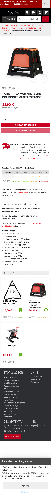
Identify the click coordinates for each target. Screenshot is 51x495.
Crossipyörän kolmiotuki (10, 302)
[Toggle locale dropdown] (27, 12)
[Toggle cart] (46, 12)
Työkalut (5, 28)
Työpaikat (34, 382)
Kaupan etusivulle (9, 25)
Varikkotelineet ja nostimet (24, 28)
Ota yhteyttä (12, 436)
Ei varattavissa (27, 130)
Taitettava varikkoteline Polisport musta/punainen (35, 304)
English (33, 425)
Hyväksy (25, 485)
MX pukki (12, 346)
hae (46, 19)
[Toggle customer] (39, 12)
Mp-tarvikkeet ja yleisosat (31, 25)
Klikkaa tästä (22, 192)
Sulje (46, 4)
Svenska (42, 425)
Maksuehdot (36, 379)
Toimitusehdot (36, 376)
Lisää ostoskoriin (27, 125)
